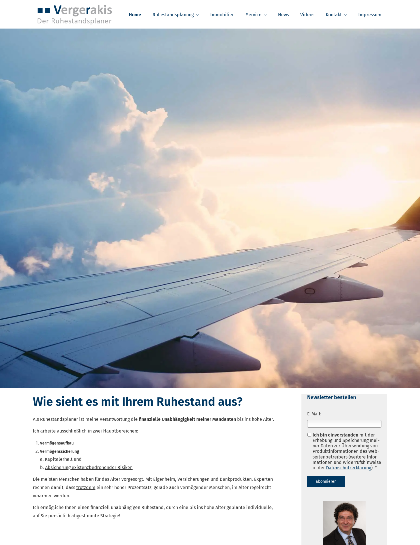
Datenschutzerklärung (348, 467)
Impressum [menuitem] (369, 14)
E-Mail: (314, 414)
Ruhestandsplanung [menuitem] (173, 14)
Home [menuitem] (135, 14)
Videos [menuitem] (307, 14)
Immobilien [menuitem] (222, 14)
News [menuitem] (283, 14)
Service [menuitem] (253, 14)
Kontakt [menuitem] (334, 14)
